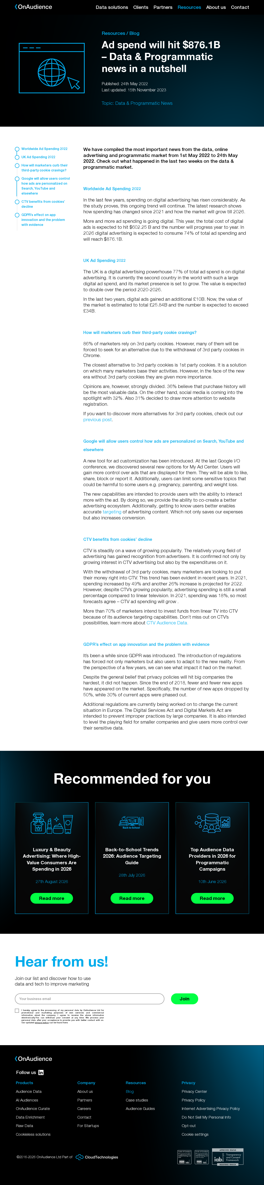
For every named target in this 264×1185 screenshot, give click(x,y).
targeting (112, 511)
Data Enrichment (30, 1117)
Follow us (26, 1072)
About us (216, 7)
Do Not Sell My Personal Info (206, 1117)
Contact (240, 7)
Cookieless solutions (33, 1134)
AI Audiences (27, 1100)
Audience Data (28, 1091)
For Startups (88, 1125)
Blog (130, 1091)
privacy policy (42, 1022)
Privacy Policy (193, 1100)
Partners (162, 7)
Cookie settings (195, 1134)
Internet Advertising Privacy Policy (211, 1108)
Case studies (137, 1100)
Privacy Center (194, 1091)
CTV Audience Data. (167, 622)
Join (185, 998)
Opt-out (189, 1125)
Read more (51, 898)
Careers (84, 1108)
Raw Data (24, 1125)
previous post (97, 419)
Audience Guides (140, 1108)
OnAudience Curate (33, 1108)
